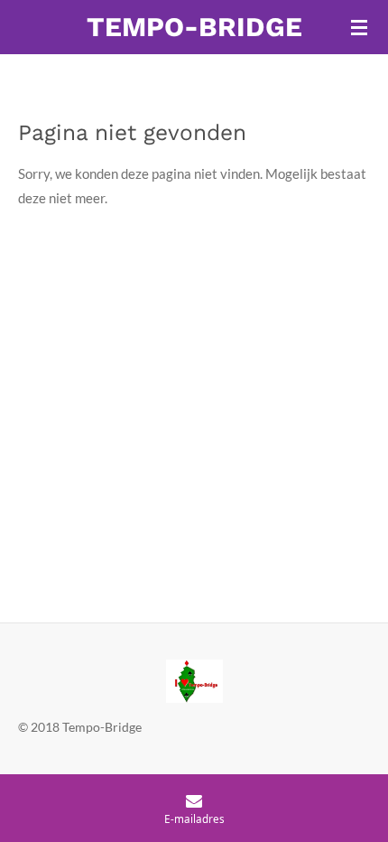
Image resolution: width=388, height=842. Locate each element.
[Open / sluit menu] (359, 27)
